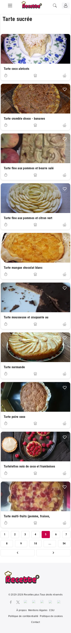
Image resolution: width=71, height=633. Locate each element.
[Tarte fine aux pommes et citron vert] (35, 198)
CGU (52, 610)
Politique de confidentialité (23, 616)
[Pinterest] (34, 602)
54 (64, 543)
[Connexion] (66, 6)
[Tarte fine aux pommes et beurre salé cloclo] (35, 148)
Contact (35, 622)
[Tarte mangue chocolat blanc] (35, 248)
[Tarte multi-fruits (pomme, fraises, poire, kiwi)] (35, 496)
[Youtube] (51, 602)
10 (35, 543)
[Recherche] (55, 6)
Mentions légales (38, 610)
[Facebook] (10, 602)
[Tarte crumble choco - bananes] (35, 99)
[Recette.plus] (34, 7)
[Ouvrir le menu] (10, 5)
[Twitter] (18, 602)
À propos (21, 610)
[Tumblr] (42, 602)
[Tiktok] (59, 602)
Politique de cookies (51, 616)
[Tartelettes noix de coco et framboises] (35, 446)
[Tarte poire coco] (35, 397)
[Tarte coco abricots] (35, 49)
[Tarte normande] (35, 347)
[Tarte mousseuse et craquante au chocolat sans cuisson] (35, 297)
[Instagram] (26, 602)
